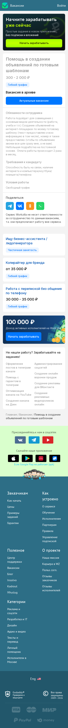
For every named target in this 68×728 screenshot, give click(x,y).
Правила (47, 531)
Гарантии (13, 523)
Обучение (48, 512)
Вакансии (17, 5)
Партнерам (49, 525)
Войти (61, 5)
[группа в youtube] (47, 440)
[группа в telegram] (34, 440)
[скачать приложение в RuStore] (54, 458)
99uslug (12, 592)
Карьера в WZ (51, 564)
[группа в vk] (20, 440)
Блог (10, 574)
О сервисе (48, 506)
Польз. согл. (49, 570)
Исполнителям (51, 518)
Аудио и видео (16, 631)
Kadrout (12, 586)
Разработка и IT (17, 619)
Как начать (14, 500)
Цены (10, 506)
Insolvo (12, 580)
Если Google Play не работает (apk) (34, 464)
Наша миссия (50, 557)
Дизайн (12, 625)
